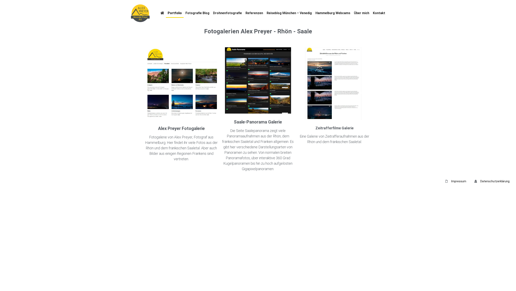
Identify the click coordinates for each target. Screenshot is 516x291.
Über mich (361, 13)
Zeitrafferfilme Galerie (334, 128)
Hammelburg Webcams (332, 13)
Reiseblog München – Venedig (289, 13)
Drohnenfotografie (227, 13)
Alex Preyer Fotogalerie (181, 128)
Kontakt (379, 13)
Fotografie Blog (197, 13)
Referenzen (254, 13)
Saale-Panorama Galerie (258, 121)
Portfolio (175, 13)
